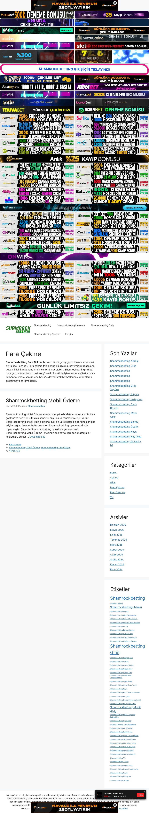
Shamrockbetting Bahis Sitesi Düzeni (124, 619)
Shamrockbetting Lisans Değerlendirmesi (125, 700)
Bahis (113, 472)
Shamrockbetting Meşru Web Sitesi (123, 704)
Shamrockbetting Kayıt (123, 431)
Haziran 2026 (118, 524)
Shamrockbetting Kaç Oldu (125, 436)
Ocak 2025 (116, 554)
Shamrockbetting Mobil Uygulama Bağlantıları (122, 716)
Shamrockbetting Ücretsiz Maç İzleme (124, 769)
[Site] (37, 118)
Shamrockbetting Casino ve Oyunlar (123, 641)
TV (111, 497)
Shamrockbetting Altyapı (124, 394)
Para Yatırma (117, 492)
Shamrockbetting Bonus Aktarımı (122, 630)
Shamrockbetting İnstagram (126, 399)
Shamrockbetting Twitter (119, 762)
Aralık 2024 (117, 559)
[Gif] (74, 158)
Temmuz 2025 (118, 539)
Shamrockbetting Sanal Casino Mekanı (124, 736)
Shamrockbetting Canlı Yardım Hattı (123, 637)
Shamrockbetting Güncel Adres (121, 665)
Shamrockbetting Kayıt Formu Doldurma (125, 693)
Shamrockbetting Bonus (124, 421)
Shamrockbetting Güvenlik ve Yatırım (123, 685)
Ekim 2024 (116, 569)
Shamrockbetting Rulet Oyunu (121, 732)
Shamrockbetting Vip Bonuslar (121, 765)
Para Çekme (15, 444)
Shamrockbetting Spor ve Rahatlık (122, 754)
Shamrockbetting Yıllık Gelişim (55, 447)
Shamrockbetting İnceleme (71, 325)
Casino (114, 477)
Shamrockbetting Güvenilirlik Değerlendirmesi (121, 676)
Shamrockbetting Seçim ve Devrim (123, 739)
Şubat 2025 (117, 549)
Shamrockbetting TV (117, 758)
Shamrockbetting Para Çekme (121, 728)
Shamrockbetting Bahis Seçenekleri (123, 615)
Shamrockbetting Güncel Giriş (121, 669)
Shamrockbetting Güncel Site (121, 673)
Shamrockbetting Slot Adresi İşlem (123, 743)
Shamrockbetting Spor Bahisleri (122, 751)
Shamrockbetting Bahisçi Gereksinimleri (125, 623)
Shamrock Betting (116, 603)
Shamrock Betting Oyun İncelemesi (123, 724)
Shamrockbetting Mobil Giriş (125, 709)
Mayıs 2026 (117, 529)
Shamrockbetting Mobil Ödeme (43, 400)
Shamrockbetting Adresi (124, 361)
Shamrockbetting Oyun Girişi (120, 721)
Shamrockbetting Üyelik (124, 426)
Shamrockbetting (42, 325)
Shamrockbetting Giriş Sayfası (121, 658)
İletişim (69, 334)
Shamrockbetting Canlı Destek (121, 634)
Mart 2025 (116, 544)
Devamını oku (37, 436)
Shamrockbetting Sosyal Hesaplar (122, 747)
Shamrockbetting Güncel (119, 661)
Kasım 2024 (117, 564)
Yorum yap (14, 451)
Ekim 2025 (116, 534)
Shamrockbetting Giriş (102, 325)
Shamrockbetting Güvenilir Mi (121, 681)
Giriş (113, 482)
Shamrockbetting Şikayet (47, 334)
